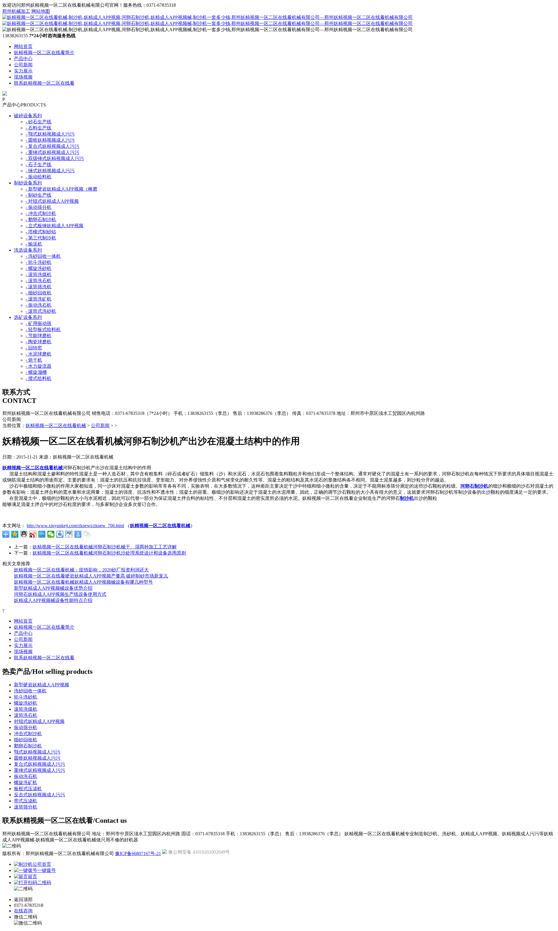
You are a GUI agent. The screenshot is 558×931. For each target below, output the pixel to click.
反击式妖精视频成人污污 (39, 794)
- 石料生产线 (38, 127)
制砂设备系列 (28, 182)
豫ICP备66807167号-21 (138, 853)
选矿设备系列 (28, 317)
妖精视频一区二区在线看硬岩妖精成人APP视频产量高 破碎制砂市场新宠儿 (91, 575)
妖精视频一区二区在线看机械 (56, 425)
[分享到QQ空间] (15, 534)
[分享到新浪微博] (33, 534)
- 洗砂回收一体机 (43, 256)
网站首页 (23, 46)
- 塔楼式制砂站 (41, 231)
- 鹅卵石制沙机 (41, 219)
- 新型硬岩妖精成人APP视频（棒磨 (61, 188)
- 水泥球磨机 (38, 353)
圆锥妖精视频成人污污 (37, 758)
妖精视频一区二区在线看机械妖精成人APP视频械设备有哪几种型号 (83, 582)
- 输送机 (34, 243)
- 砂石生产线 (38, 121)
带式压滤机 (25, 800)
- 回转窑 (34, 347)
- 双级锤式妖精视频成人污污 (55, 158)
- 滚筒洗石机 (38, 280)
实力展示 (23, 70)
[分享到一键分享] (78, 534)
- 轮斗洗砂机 (38, 262)
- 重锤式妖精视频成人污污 (52, 152)
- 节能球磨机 (38, 335)
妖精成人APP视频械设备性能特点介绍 (53, 600)
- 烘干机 (34, 360)
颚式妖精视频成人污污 (37, 751)
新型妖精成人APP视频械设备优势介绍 (53, 588)
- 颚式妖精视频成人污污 (50, 134)
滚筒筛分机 (25, 806)
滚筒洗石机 (25, 715)
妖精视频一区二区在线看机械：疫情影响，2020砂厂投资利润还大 (81, 569)
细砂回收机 (25, 739)
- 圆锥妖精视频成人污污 (50, 140)
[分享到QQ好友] (24, 534)
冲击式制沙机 (28, 733)
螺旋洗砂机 (25, 703)
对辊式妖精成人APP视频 (39, 721)
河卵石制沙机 (474, 486)
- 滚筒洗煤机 (38, 274)
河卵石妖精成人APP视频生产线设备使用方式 (60, 594)
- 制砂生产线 (38, 195)
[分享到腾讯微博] (42, 534)
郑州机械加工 (16, 11)
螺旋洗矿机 (25, 782)
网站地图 (40, 11)
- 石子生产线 (38, 164)
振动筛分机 (25, 727)
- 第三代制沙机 (41, 237)
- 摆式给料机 (38, 378)
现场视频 (23, 76)
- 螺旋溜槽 (36, 372)
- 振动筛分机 (38, 207)
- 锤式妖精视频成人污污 (50, 170)
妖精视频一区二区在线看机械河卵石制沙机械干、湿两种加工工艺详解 (105, 546)
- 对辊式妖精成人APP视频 (52, 201)
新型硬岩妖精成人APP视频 (41, 684)
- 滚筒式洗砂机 (41, 311)
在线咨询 (23, 910)
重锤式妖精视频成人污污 (39, 770)
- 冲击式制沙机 (41, 213)
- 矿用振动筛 (38, 323)
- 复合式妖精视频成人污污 (52, 146)
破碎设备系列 (28, 115)
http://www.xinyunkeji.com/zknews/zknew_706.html (75, 525)
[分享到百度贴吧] (60, 534)
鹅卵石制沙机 (28, 745)
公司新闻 (23, 64)
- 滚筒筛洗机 (38, 286)
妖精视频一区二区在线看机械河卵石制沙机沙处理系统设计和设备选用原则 (109, 552)
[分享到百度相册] (69, 534)
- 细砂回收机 (38, 292)
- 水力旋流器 (38, 366)
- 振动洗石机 (38, 305)
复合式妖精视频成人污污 (39, 764)
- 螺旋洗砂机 (38, 268)
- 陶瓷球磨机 (38, 341)
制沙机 (407, 498)
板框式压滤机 (28, 788)
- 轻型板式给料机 (43, 329)
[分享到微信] (51, 534)
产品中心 (23, 58)
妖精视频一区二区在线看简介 (44, 52)
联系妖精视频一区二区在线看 (44, 83)
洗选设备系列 (28, 250)
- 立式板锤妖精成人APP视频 (54, 225)
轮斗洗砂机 (25, 696)
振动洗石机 (25, 776)
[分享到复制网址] (87, 534)
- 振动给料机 (38, 176)
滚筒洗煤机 (25, 709)
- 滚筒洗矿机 (38, 298)
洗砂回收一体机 (30, 690)
